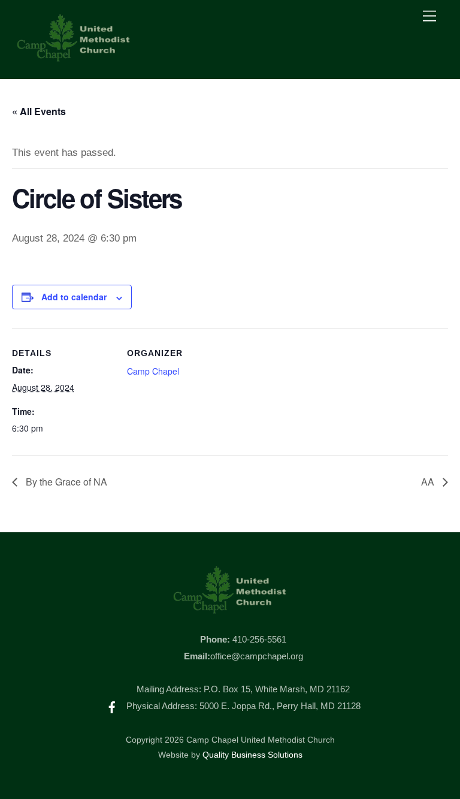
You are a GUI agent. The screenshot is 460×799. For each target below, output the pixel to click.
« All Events (39, 111)
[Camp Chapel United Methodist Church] (74, 57)
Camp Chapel (153, 371)
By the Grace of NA (65, 482)
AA (429, 482)
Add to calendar (74, 297)
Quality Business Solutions (252, 754)
